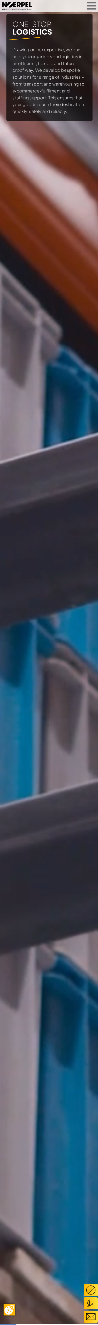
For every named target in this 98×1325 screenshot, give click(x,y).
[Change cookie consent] (9, 1309)
